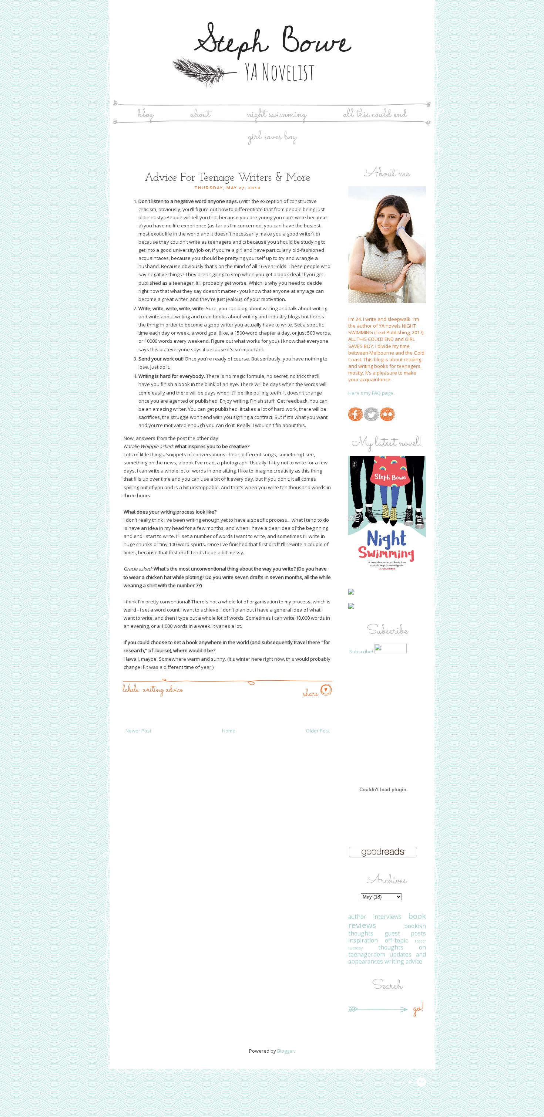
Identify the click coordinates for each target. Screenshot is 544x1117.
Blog (146, 114)
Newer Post (138, 730)
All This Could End (375, 114)
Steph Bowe (272, 41)
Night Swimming (276, 114)
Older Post (318, 730)
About (200, 114)
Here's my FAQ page (370, 393)
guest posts (405, 933)
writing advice (162, 690)
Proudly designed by (379, 1082)
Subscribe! (361, 651)
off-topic (396, 940)
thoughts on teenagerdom (387, 950)
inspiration (363, 940)
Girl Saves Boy (272, 136)
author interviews (375, 917)
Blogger (285, 1050)
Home (228, 730)
